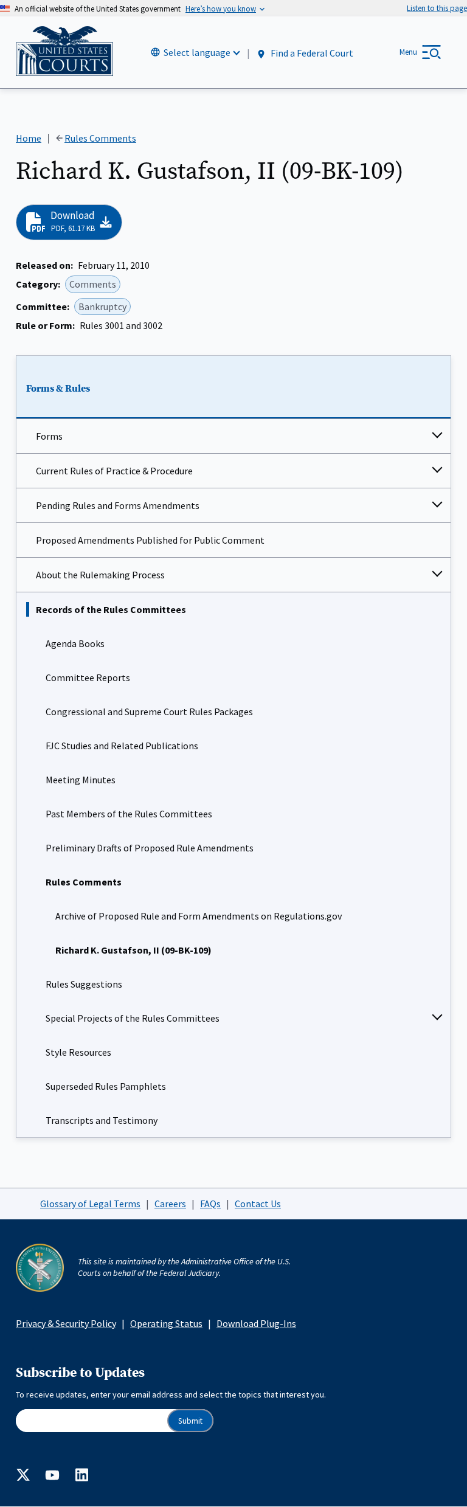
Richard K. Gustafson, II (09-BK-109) (133, 950)
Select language (197, 52)
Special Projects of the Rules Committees (133, 1018)
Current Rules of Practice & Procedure (114, 471)
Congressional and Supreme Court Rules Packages (149, 711)
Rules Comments (84, 882)
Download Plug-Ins (256, 1323)
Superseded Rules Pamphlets (106, 1086)
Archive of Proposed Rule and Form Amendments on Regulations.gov (198, 916)
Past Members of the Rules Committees (129, 814)
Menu (408, 52)
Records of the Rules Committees (111, 609)
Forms (49, 436)
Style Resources (78, 1052)
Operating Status (166, 1323)
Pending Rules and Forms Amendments (117, 505)
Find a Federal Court (311, 53)
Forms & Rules (58, 388)
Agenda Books (75, 643)
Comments (92, 284)
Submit (190, 1421)
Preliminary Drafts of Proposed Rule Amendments (150, 848)
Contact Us (258, 1203)
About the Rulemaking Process (100, 575)
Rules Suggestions (84, 984)
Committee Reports (88, 677)
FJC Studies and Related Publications (122, 746)
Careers (170, 1203)
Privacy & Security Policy (66, 1323)
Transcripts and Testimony (101, 1120)
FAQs (210, 1203)
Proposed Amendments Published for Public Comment (150, 540)
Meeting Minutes (81, 780)
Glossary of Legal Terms (90, 1203)
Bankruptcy (102, 306)
